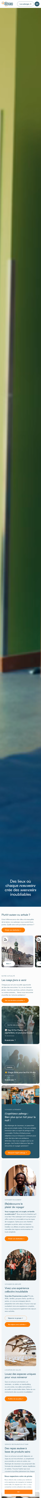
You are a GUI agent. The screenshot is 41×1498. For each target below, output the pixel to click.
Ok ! (18, 1492)
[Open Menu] (25, 4)
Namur (9, 1067)
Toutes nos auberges (15, 1025)
